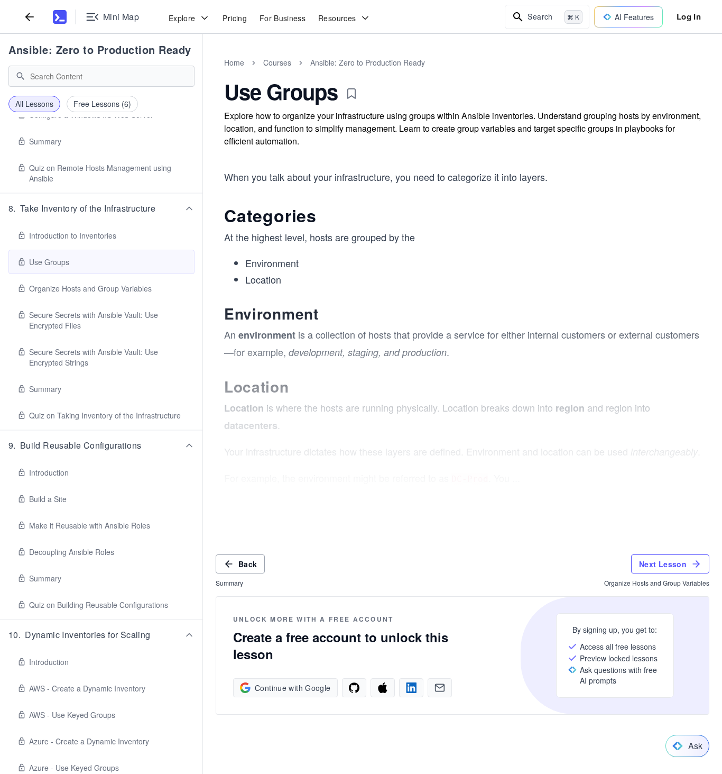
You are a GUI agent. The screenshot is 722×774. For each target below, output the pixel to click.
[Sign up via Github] (354, 687)
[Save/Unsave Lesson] (351, 93)
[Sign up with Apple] (383, 687)
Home (234, 62)
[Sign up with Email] (440, 687)
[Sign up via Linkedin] (411, 687)
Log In (689, 16)
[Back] (29, 16)
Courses (277, 62)
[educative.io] (60, 17)
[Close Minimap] (203, 74)
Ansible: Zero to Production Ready (99, 49)
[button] (101, 208)
